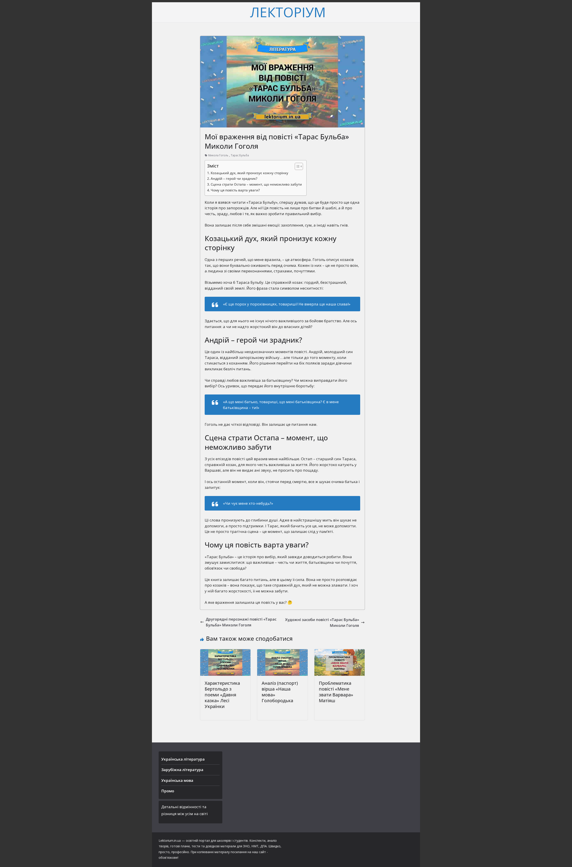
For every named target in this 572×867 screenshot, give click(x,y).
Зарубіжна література (182, 769)
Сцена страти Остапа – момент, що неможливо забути (256, 184)
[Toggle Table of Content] (296, 166)
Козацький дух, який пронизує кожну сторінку (249, 173)
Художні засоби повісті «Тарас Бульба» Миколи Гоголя (322, 622)
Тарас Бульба (240, 155)
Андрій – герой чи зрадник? (234, 178)
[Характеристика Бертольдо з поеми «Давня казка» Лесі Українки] (225, 652)
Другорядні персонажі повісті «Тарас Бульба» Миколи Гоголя (241, 622)
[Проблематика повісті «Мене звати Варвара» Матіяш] (339, 652)
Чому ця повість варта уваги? (235, 190)
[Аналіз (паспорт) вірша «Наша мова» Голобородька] (282, 652)
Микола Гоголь (218, 155)
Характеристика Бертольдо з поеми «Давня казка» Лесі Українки (222, 694)
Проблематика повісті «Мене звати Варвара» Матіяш (336, 692)
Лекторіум (288, 12)
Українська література (183, 759)
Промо (167, 790)
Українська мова (177, 780)
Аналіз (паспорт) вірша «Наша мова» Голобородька (280, 692)
